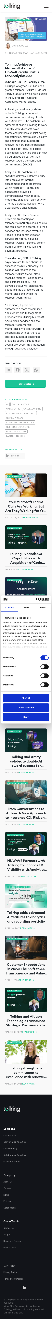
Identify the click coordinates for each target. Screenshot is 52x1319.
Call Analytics (20, 404)
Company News (14, 418)
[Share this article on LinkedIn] (9, 370)
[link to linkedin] (24, 1288)
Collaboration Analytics (20, 413)
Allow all (26, 698)
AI (7, 404)
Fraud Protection (16, 431)
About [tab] (42, 607)
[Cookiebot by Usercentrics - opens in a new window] (37, 599)
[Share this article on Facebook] (18, 370)
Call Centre (13, 408)
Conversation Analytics (20, 422)
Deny (26, 717)
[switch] (44, 666)
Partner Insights (15, 436)
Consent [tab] (9, 607)
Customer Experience (18, 427)
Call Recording (32, 408)
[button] (46, 6)
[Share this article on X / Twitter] (28, 370)
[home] (11, 6)
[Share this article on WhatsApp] (37, 370)
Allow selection (26, 707)
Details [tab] (26, 607)
